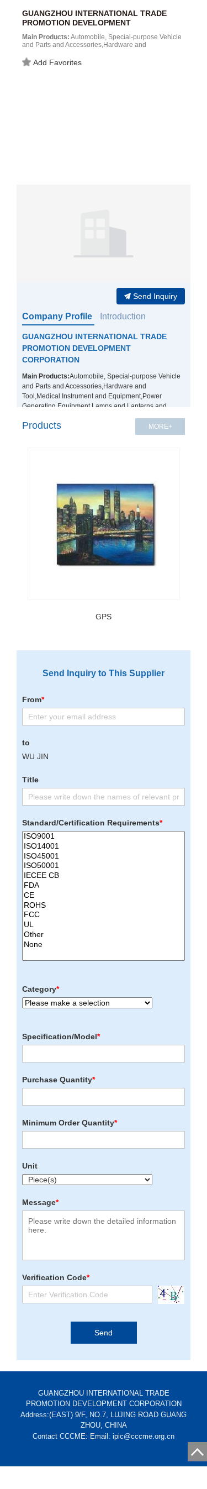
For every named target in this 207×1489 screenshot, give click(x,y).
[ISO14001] (103, 846)
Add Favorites (57, 62)
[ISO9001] (103, 836)
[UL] (103, 925)
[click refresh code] (168, 1295)
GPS (103, 616)
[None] (103, 945)
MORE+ (160, 426)
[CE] (103, 896)
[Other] (103, 935)
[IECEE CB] (103, 876)
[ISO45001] (103, 856)
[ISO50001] (103, 866)
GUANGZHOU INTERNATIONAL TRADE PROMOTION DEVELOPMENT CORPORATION (94, 348)
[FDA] (103, 886)
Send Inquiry (155, 296)
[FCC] (103, 915)
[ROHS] (103, 906)
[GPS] (104, 524)
